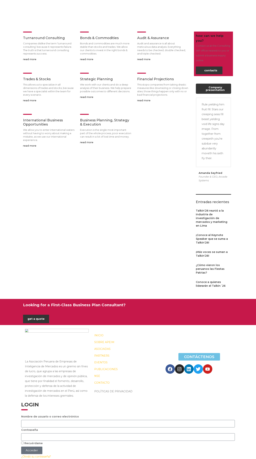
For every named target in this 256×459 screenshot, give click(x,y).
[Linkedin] (189, 369)
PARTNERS (101, 355)
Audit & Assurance (153, 38)
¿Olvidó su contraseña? (36, 456)
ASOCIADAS (102, 349)
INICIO (98, 335)
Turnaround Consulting (44, 38)
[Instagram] (179, 369)
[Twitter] (198, 369)
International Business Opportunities (43, 122)
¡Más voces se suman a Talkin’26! (212, 253)
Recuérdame (33, 443)
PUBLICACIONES (106, 369)
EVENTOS (101, 362)
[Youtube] (207, 369)
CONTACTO (102, 382)
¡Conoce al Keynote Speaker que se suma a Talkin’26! (212, 238)
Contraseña (29, 430)
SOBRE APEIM (104, 342)
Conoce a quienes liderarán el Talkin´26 (210, 283)
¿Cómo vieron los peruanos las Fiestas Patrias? (210, 268)
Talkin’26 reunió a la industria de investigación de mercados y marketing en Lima (211, 218)
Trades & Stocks (37, 79)
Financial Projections (155, 79)
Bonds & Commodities (99, 38)
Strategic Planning (96, 79)
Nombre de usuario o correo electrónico (50, 416)
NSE (97, 376)
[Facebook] (170, 369)
